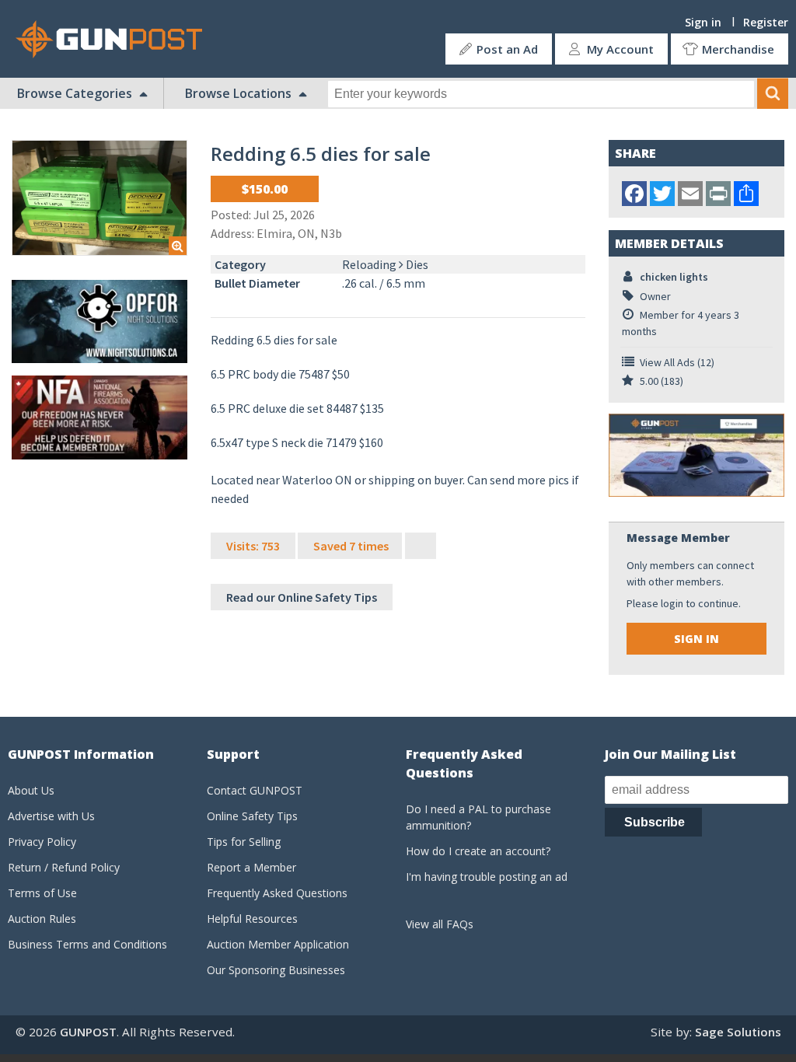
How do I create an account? (478, 851)
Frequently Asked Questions (277, 893)
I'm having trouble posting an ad (486, 876)
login (672, 603)
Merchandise (738, 49)
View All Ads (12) (677, 362)
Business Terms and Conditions (87, 944)
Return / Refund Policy (64, 867)
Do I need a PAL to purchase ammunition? (478, 817)
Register (765, 22)
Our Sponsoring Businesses (276, 969)
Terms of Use (42, 893)
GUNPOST (88, 1031)
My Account (620, 49)
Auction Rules (42, 918)
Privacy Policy (42, 841)
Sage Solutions (738, 1031)
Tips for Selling (244, 841)
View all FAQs (439, 924)
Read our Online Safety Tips (301, 597)
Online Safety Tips (252, 816)
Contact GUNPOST (254, 790)
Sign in (703, 22)
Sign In (696, 638)
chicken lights (674, 277)
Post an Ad (507, 49)
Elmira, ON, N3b (299, 233)
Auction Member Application (278, 944)
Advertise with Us (51, 816)
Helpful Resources (252, 918)
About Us (31, 790)
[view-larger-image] (99, 198)
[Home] (115, 39)
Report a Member (251, 867)
